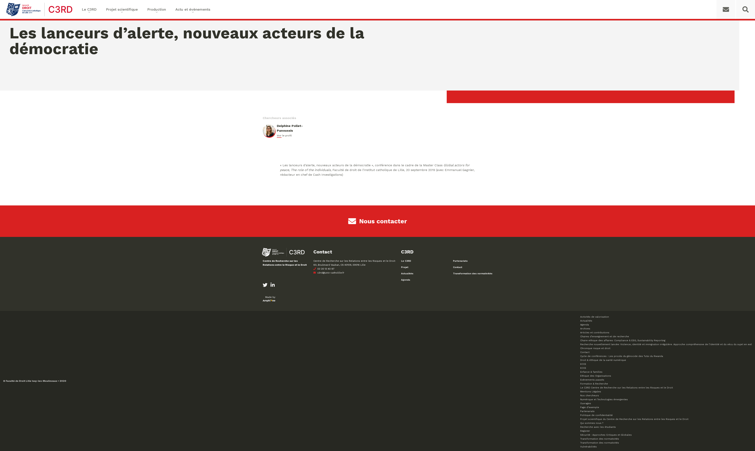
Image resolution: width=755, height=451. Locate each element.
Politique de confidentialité (596, 415)
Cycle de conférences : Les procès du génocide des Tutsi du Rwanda (621, 356)
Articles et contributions (594, 332)
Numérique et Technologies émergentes (604, 399)
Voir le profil (284, 135)
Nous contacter (383, 221)
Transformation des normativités (472, 273)
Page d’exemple (589, 407)
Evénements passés (592, 379)
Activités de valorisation (594, 316)
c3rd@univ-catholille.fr (330, 272)
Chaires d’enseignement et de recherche (604, 336)
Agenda (405, 279)
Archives (585, 328)
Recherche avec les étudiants (598, 427)
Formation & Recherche (594, 383)
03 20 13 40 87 (325, 268)
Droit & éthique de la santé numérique (603, 360)
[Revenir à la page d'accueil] (39, 16)
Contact (457, 267)
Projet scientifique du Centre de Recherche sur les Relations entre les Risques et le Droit (634, 419)
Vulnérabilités (588, 446)
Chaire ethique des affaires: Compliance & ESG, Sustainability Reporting (622, 340)
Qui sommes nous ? (591, 423)
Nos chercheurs (589, 395)
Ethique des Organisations (595, 375)
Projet (404, 267)
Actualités (407, 273)
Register (585, 431)
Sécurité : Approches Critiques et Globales (606, 434)
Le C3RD (406, 261)
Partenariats (460, 261)
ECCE (583, 364)
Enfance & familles (591, 372)
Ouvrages (585, 403)
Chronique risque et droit (595, 348)
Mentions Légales (590, 391)
